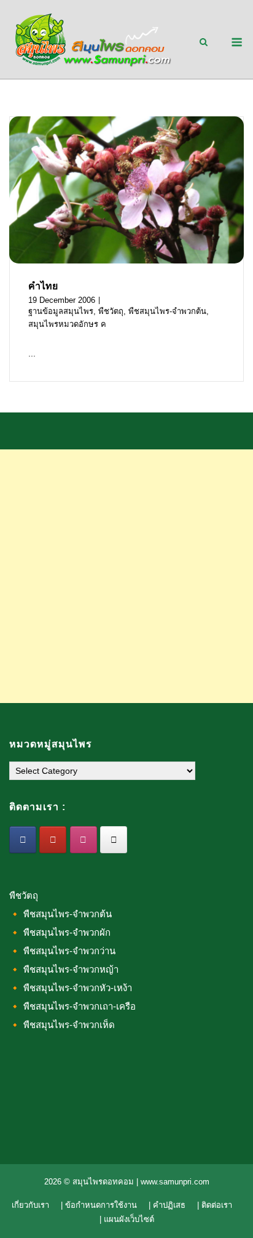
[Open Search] (203, 43)
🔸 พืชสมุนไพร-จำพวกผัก (60, 932)
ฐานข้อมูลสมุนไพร (60, 311)
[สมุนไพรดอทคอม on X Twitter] (113, 839)
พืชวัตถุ (110, 311)
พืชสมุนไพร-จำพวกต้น (167, 311)
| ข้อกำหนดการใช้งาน (99, 1205)
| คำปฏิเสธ (167, 1205)
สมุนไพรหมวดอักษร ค (67, 324)
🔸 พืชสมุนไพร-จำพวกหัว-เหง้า (70, 988)
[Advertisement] (126, 576)
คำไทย (43, 286)
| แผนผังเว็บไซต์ (126, 1219)
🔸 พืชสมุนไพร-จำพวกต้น (60, 914)
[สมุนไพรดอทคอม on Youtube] (52, 839)
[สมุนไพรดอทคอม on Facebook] (22, 839)
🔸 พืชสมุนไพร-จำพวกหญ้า (64, 969)
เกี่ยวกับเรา (30, 1205)
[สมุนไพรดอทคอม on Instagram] (83, 839)
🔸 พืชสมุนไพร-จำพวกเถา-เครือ (72, 1006)
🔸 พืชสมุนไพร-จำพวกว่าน (62, 951)
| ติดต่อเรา (214, 1205)
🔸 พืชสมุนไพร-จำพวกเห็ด (62, 1024)
